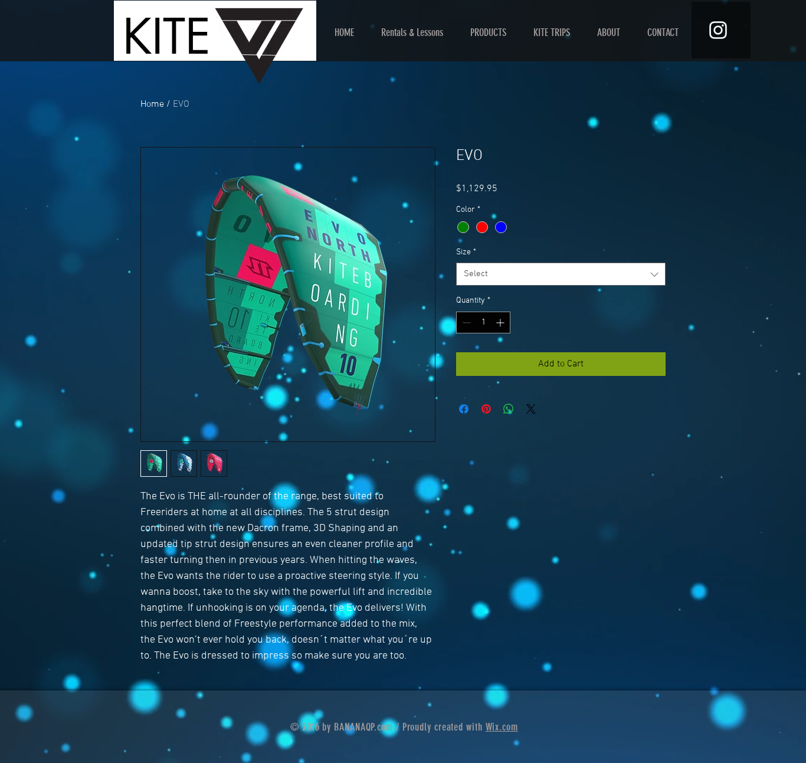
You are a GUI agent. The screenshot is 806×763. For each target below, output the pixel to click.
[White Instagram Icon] (718, 30)
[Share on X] (531, 409)
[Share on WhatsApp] (509, 409)
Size (466, 252)
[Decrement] (465, 322)
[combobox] (561, 274)
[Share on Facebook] (464, 409)
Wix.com (502, 727)
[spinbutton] (483, 322)
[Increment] (501, 322)
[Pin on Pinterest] (486, 409)
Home (152, 104)
